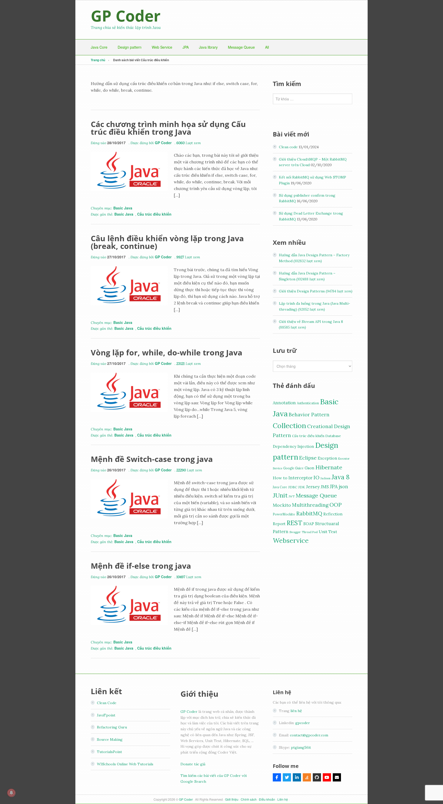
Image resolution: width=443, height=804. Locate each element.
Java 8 (340, 477)
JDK (301, 487)
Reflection (333, 514)
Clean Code (106, 703)
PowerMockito (284, 514)
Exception (327, 458)
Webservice (291, 540)
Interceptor (300, 478)
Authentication (308, 403)
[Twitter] (287, 777)
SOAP (308, 523)
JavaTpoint (106, 715)
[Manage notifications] (11, 793)
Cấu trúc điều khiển (154, 214)
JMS (325, 487)
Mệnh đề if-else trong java (141, 565)
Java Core (280, 487)
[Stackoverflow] (307, 777)
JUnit (280, 495)
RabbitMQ (309, 513)
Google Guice (293, 468)
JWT (292, 496)
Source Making (110, 739)
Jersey (313, 487)
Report (279, 523)
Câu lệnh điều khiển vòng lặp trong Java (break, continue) (167, 242)
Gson (309, 468)
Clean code (288, 147)
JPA (334, 486)
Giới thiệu (231, 799)
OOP (335, 504)
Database (333, 435)
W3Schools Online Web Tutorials (125, 764)
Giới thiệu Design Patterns (315, 291)
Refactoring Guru (112, 727)
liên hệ (296, 710)
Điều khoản (267, 799)
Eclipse (308, 457)
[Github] (317, 777)
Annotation (284, 403)
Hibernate (328, 467)
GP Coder (125, 15)
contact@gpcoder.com (309, 735)
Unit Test (328, 531)
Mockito (282, 505)
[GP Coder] (327, 777)
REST (294, 523)
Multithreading (310, 505)
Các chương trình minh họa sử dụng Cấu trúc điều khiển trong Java (168, 128)
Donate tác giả (192, 764)
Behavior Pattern (309, 414)
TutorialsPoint (109, 751)
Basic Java (122, 207)
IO (316, 477)
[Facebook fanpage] (277, 777)
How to (280, 477)
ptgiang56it (301, 747)
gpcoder (302, 723)
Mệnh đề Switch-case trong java (152, 459)
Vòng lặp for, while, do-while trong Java (166, 352)
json (343, 487)
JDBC (292, 487)
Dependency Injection (293, 446)
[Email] (337, 777)
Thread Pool (310, 532)
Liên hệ (282, 799)
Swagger (295, 532)
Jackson (325, 478)
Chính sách (249, 799)
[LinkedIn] (297, 777)
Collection (289, 425)
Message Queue (316, 495)
